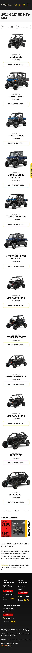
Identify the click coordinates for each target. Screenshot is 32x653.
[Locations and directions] (24, 4)
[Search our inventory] (15, 4)
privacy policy (4, 635)
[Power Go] (16, 646)
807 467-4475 (9, 594)
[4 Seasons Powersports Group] (7, 5)
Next (24, 511)
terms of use (12, 635)
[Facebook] (11, 598)
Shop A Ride (11, 643)
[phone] (20, 4)
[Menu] (29, 5)
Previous (9, 511)
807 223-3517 (9, 618)
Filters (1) (10, 27)
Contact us (4, 565)
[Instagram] (13, 598)
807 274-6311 (24, 596)
